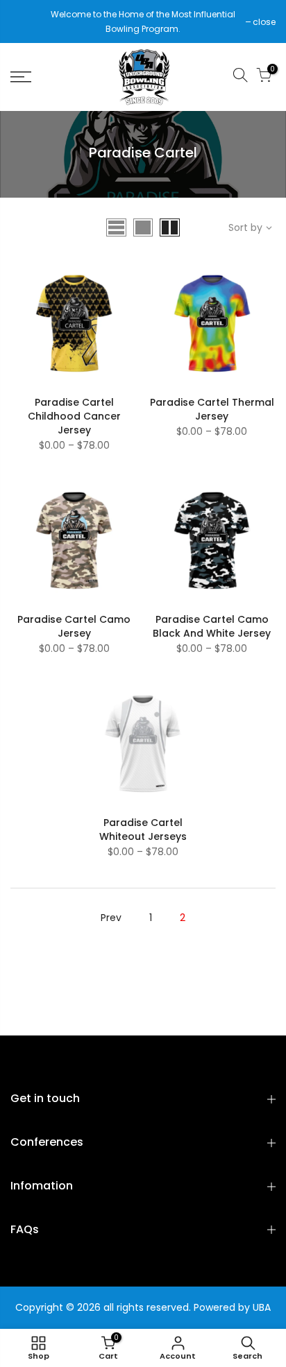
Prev (111, 918)
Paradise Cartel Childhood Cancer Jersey (74, 416)
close (28, 22)
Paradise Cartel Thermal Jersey (212, 409)
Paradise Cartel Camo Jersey (74, 626)
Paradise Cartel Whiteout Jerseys (143, 829)
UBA (262, 1307)
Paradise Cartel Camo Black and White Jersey (212, 626)
